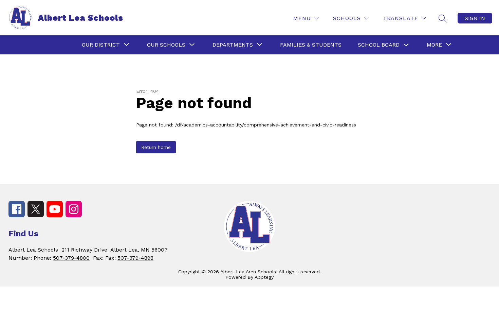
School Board (379, 44)
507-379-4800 (71, 258)
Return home (156, 147)
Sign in (475, 18)
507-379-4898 (135, 258)
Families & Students (310, 44)
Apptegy (264, 277)
